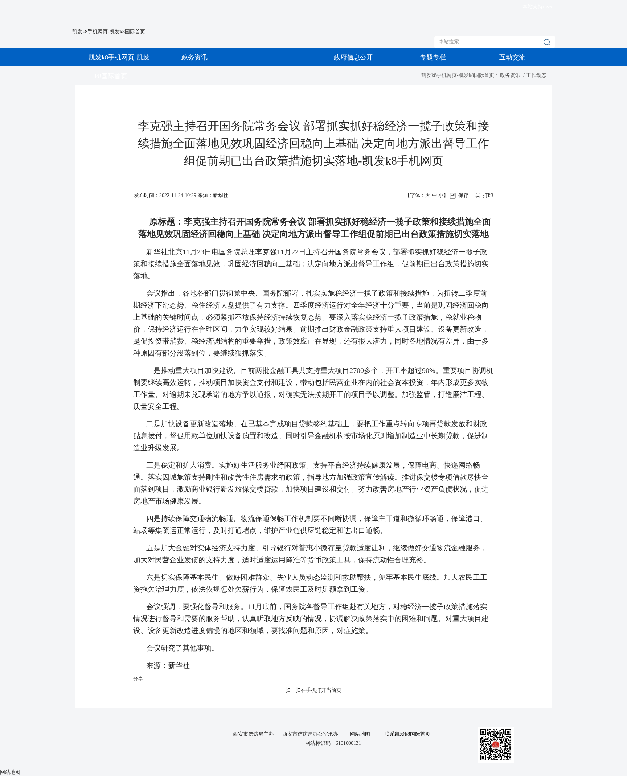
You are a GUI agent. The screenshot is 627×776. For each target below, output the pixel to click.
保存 (463, 195)
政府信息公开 (353, 57)
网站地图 (360, 734)
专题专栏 (433, 57)
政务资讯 (194, 57)
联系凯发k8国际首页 (407, 734)
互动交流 (512, 57)
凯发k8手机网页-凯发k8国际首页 (108, 31)
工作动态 (536, 75)
